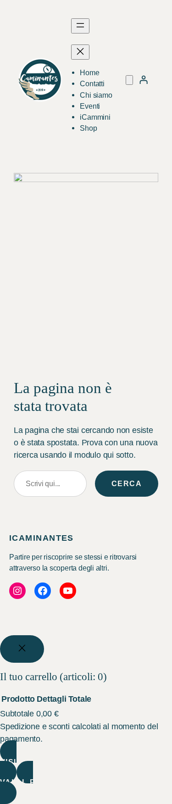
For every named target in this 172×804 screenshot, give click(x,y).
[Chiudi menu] (80, 52)
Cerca (126, 483)
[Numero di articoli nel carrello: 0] (129, 80)
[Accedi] (143, 79)
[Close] (22, 649)
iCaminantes (41, 538)
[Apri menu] (80, 25)
